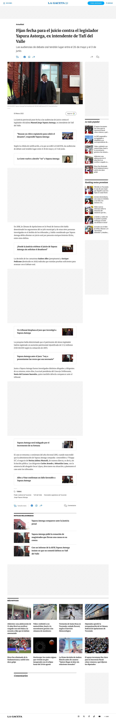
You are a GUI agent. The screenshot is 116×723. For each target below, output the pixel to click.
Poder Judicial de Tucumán (22, 495)
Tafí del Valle (38, 495)
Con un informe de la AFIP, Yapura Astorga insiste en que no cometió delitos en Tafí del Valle (51, 550)
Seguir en (69, 113)
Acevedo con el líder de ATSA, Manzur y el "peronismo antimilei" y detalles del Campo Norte (101, 230)
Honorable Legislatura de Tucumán (55, 495)
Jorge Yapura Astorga (21, 497)
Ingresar (110, 3)
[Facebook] (89, 716)
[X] (84, 716)
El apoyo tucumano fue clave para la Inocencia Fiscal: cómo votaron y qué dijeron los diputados (101, 130)
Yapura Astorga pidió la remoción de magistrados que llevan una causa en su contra (49, 537)
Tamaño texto (21, 506)
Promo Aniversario (96, 3)
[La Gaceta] (58, 3)
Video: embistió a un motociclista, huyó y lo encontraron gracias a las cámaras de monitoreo (101, 150)
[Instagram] (78, 716)
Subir (107, 716)
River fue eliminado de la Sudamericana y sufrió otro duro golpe (18, 659)
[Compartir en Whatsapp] (29, 57)
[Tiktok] (94, 716)
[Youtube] (99, 716)
